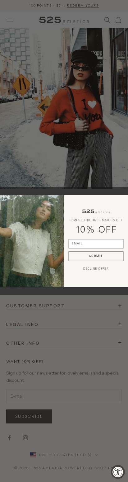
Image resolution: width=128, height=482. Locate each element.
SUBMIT (96, 256)
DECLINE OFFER (96, 269)
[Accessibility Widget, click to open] (118, 472)
